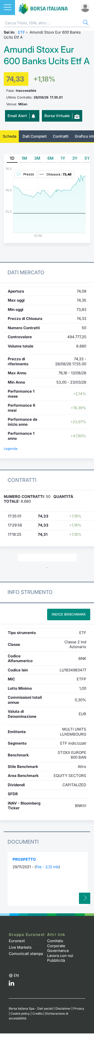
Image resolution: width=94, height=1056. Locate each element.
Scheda (9, 136)
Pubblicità (56, 960)
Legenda (10, 449)
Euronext (17, 940)
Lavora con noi (60, 955)
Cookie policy (20, 1013)
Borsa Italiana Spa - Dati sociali (31, 1008)
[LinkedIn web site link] (11, 984)
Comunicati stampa (26, 953)
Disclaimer (63, 1008)
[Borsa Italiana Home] (43, 7)
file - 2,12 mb (47, 866)
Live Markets (20, 947)
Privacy (78, 1008)
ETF (21, 32)
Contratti (60, 136)
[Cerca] (85, 23)
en (16, 975)
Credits (37, 1013)
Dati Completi (35, 136)
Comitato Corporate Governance (58, 945)
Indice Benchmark (69, 614)
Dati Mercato (26, 272)
